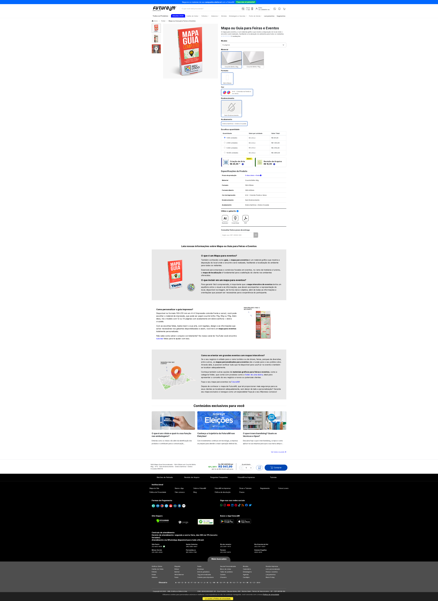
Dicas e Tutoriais (245, 488)
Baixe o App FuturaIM (230, 516)
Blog (195, 492)
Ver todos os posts (278, 452)
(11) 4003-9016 (157, 546)
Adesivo (154, 577)
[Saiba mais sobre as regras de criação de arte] (242, 164)
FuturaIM (235, 382)
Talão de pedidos (226, 572)
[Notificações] (279, 9)
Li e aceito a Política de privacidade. (218, 599)
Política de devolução (222, 492)
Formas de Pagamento (162, 500)
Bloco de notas (225, 569)
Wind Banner (179, 574)
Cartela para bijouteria (205, 577)
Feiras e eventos (272, 572)
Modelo (224, 41)
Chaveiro (223, 577)
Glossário (163, 582)
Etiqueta (177, 566)
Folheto (154, 572)
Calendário (247, 569)
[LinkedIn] (232, 505)
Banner (177, 572)
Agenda (246, 574)
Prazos (241, 492)
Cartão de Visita (157, 569)
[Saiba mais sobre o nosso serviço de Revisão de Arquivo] (274, 164)
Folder (154, 574)
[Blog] (243, 505)
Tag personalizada (204, 574)
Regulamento (265, 488)
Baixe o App (179, 488)
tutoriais (159, 338)
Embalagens (247, 572)
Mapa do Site (154, 488)
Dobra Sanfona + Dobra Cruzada (234, 124)
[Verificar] (162, 521)
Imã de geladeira (203, 572)
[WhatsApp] (275, 9)
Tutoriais (273, 477)
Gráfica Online (157, 566)
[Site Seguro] (183, 522)
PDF (245, 223)
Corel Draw (235, 223)
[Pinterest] (236, 505)
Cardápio (246, 577)
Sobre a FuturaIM (199, 488)
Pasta (199, 566)
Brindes (245, 566)
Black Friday (270, 577)
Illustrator (225, 223)
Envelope (200, 569)
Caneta (222, 574)
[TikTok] (239, 505)
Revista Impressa (272, 566)
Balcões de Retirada (165, 477)
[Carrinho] (284, 8)
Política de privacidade (271, 594)
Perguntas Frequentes (219, 477)
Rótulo (177, 569)
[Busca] (243, 9)
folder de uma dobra (254, 374)
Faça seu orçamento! (246, 2)
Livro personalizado (273, 569)
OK (256, 235)
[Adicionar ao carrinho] (259, 467)
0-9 (258, 582)
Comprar (278, 467)
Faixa (176, 577)
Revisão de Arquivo (191, 477)
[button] (253, 36)
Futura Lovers (283, 488)
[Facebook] (246, 505)
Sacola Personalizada (228, 566)
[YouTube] (228, 505)
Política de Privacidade (158, 492)
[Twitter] (250, 505)
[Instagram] (225, 505)
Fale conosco (180, 492)
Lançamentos (271, 574)
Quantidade (246, 464)
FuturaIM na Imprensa (246, 477)
